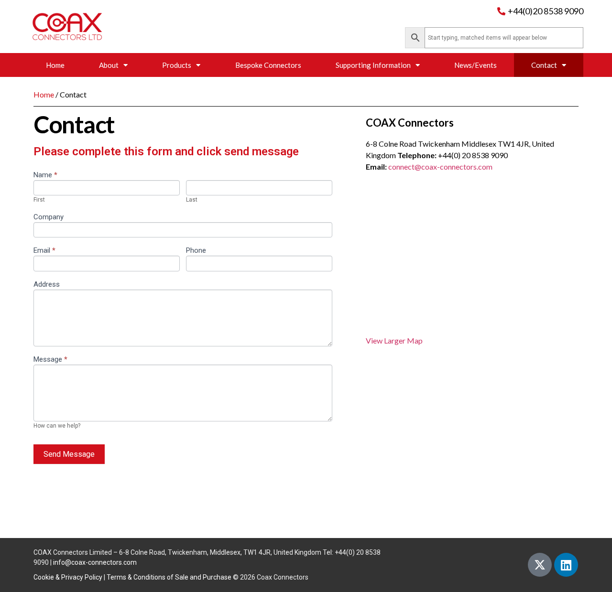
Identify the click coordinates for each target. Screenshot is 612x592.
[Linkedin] (566, 565)
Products (176, 65)
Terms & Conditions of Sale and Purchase (169, 577)
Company (48, 217)
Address (46, 285)
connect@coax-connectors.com (440, 166)
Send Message (69, 454)
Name (45, 175)
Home (55, 65)
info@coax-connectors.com (95, 562)
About (109, 65)
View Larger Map (394, 340)
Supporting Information (373, 65)
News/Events (475, 65)
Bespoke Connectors (268, 65)
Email (44, 251)
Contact (544, 65)
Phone (196, 251)
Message (50, 360)
